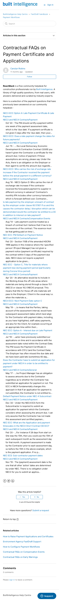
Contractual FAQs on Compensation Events (24, 552)
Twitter (8, 481)
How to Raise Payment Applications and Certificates (28, 536)
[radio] (22, 497)
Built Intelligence (44, 89)
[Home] (20, 6)
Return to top (9, 519)
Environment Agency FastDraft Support (22, 541)
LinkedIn (12, 481)
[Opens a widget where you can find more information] (46, 596)
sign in (12, 580)
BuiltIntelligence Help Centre (15, 14)
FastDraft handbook (39, 14)
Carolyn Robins (17, 68)
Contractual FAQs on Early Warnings (20, 557)
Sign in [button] (50, 5)
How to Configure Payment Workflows (21, 546)
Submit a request (40, 510)
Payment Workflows (11, 17)
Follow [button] (29, 77)
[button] (44, 5)
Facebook (4, 481)
